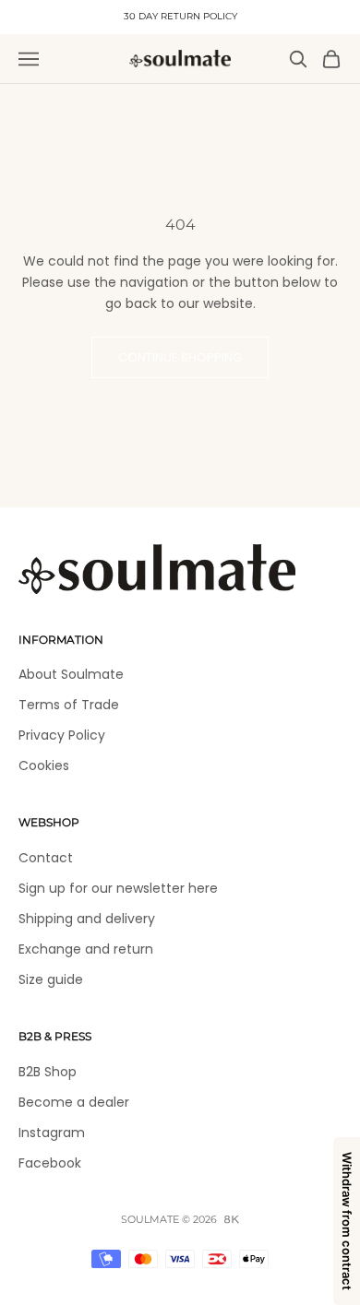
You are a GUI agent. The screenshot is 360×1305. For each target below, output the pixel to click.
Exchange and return (85, 949)
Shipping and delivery (86, 918)
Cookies (43, 765)
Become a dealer (73, 1102)
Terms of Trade (68, 704)
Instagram (51, 1132)
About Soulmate (71, 674)
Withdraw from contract (347, 1221)
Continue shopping (180, 357)
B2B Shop (47, 1071)
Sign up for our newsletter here (118, 888)
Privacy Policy (61, 735)
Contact (45, 857)
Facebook (49, 1163)
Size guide (50, 979)
